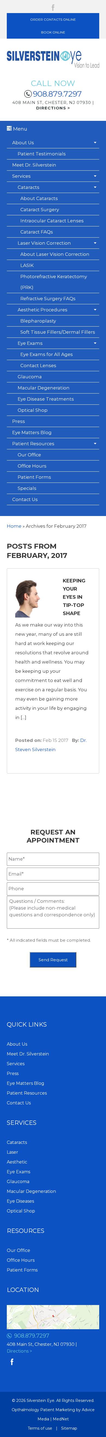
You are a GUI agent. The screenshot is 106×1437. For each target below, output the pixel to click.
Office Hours (32, 466)
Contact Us (25, 499)
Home (14, 526)
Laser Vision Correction (44, 243)
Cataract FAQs (36, 232)
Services (21, 176)
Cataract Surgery (39, 209)
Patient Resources (33, 443)
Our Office (29, 454)
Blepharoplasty (38, 321)
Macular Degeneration (44, 388)
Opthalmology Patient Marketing (43, 1409)
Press (18, 421)
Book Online (53, 32)
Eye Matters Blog (32, 432)
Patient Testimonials (42, 153)
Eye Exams (30, 343)
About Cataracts (39, 198)
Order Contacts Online (53, 19)
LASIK (27, 265)
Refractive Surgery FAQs (48, 298)
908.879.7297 (57, 94)
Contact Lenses (38, 365)
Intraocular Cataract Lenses (52, 220)
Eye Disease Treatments (46, 399)
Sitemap (69, 1428)
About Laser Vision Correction (54, 254)
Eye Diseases (20, 1201)
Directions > (19, 1351)
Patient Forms (34, 477)
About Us (23, 142)
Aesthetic (17, 1162)
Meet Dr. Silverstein (34, 165)
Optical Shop (33, 410)
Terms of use (40, 1428)
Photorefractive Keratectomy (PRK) (53, 282)
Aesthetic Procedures (42, 309)
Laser (12, 1152)
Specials (27, 488)
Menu (19, 129)
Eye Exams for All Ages (46, 354)
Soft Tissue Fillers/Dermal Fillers (57, 332)
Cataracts (28, 187)
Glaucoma (30, 376)
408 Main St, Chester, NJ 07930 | (53, 105)
